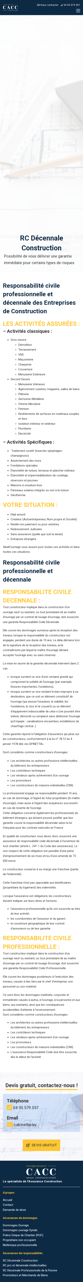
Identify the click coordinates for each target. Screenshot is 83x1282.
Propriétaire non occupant (19, 1240)
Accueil (7, 1200)
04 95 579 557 (72, 5)
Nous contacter (49, 5)
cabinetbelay (25, 1124)
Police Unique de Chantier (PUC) (23, 1235)
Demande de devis (14, 1210)
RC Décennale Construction (20, 1260)
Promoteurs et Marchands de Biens (25, 1275)
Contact (8, 1205)
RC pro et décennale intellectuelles (25, 1265)
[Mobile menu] (78, 10)
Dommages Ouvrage (16, 1225)
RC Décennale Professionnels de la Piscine (30, 1270)
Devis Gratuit (44, 1145)
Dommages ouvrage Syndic (20, 1230)
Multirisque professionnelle (20, 1245)
